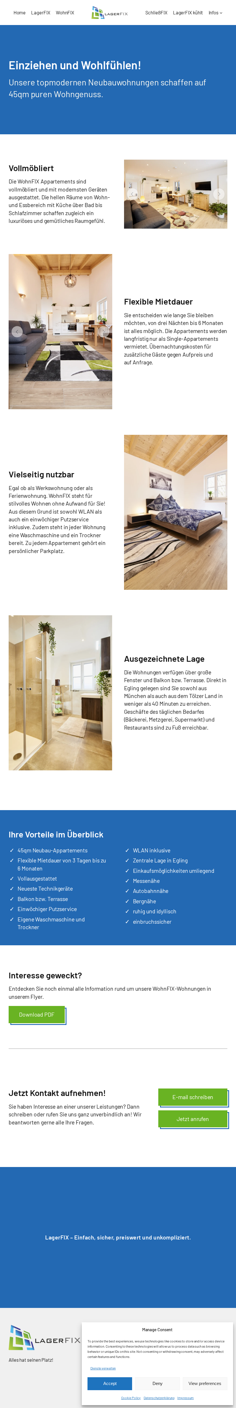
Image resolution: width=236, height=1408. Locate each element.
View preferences (205, 1383)
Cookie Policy (131, 1398)
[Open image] (176, 194)
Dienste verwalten (103, 1368)
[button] (132, 194)
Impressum (185, 1398)
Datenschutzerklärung (159, 1398)
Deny (158, 1383)
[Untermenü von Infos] (221, 12)
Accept (110, 1383)
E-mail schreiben (192, 1096)
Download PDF (36, 1014)
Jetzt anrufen (193, 1118)
